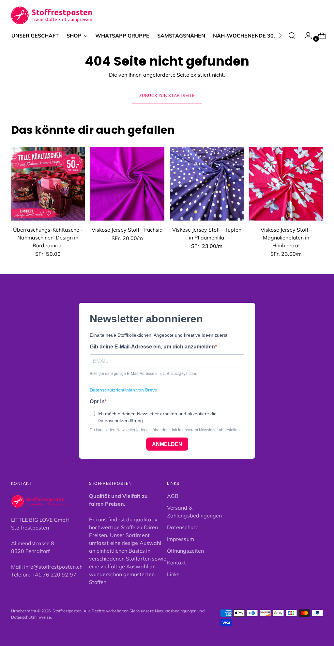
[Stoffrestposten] (52, 15)
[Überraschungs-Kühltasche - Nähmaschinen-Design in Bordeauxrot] (48, 184)
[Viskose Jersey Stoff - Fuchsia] (127, 184)
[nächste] (280, 35)
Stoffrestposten (67, 610)
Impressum (180, 539)
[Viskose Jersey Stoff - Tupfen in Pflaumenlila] (207, 184)
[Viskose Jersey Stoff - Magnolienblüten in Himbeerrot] (286, 184)
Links (173, 574)
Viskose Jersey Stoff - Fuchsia (127, 229)
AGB (172, 496)
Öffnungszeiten (185, 550)
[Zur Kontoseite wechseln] (305, 35)
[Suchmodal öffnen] (291, 35)
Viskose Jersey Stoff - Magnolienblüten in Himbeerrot (286, 237)
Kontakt (176, 562)
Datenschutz (182, 527)
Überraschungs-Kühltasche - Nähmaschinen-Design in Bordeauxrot (48, 237)
